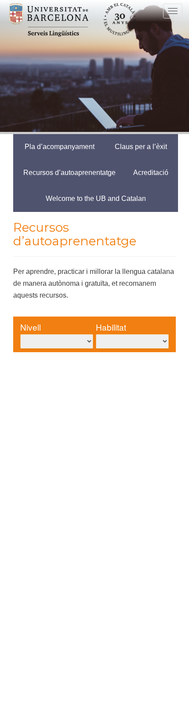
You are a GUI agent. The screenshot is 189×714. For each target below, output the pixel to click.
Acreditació (150, 172)
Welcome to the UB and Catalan (96, 198)
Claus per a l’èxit (141, 146)
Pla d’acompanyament (59, 146)
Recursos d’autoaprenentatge (69, 172)
